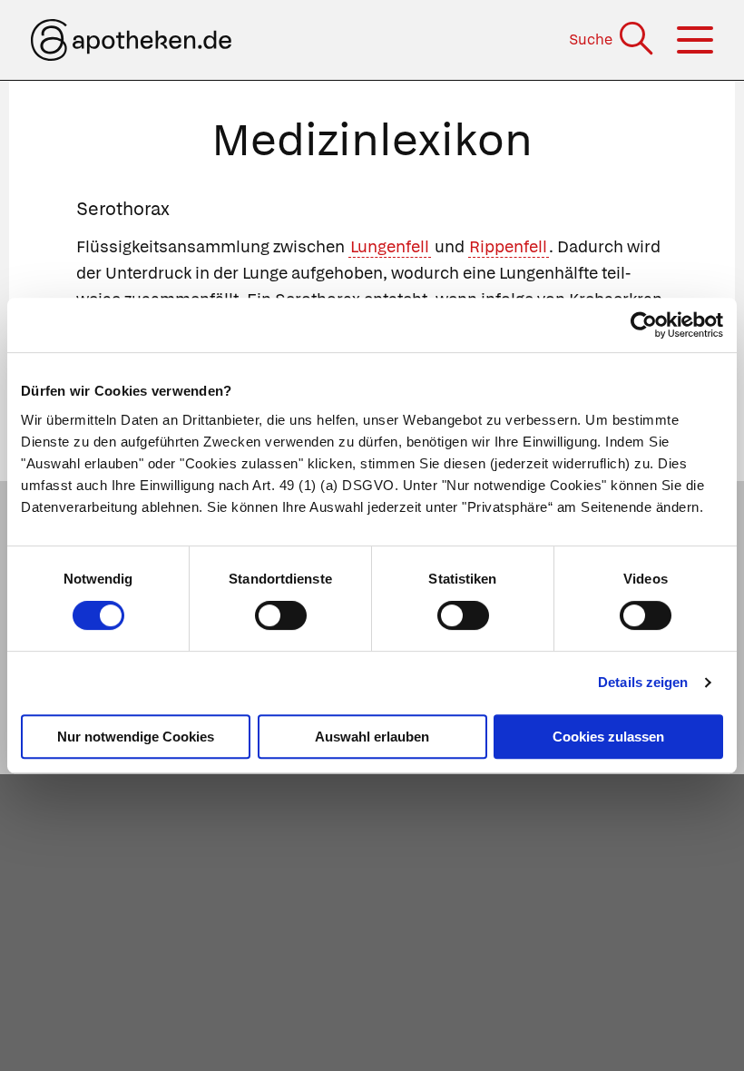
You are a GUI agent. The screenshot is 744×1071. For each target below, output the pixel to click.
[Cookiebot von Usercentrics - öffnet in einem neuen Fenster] (643, 325)
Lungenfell (389, 246)
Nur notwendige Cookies (135, 736)
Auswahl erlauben (372, 736)
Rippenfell (508, 246)
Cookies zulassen (608, 736)
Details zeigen (643, 682)
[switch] (281, 615)
